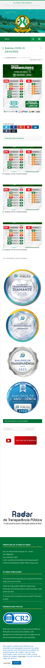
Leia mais (21, 656)
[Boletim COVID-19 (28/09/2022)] (22, 197)
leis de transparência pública (13, 637)
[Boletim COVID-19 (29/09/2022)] (22, 159)
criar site (17, 629)
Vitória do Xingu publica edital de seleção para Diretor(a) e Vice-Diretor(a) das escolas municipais (23, 5)
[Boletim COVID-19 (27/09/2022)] (22, 235)
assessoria (19, 632)
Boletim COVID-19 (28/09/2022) (15, 212)
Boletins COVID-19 (36, 60)
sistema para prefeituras (31, 629)
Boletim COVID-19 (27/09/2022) (15, 250)
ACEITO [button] (17, 663)
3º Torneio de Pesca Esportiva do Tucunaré (18, 596)
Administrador (11, 58)
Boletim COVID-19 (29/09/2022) (15, 174)
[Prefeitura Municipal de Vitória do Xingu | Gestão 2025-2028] (22, 23)
